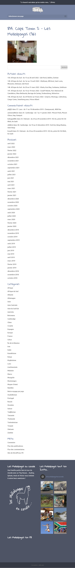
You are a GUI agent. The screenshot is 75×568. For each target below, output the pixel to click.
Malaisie (11, 370)
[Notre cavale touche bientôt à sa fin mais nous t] (47, 501)
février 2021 (12, 192)
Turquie (10, 426)
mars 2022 (11, 147)
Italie (9, 350)
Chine (10, 322)
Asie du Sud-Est (13, 308)
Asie (9, 302)
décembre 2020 (13, 199)
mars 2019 (11, 261)
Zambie (10, 433)
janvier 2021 (12, 195)
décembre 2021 (13, 157)
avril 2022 (11, 143)
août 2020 (11, 212)
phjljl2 (10, 109)
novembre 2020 (13, 202)
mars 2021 (11, 188)
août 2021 (11, 171)
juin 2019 (11, 250)
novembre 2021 (13, 161)
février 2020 (12, 223)
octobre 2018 (12, 278)
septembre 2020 (13, 209)
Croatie (10, 326)
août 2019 (11, 243)
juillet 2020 (12, 216)
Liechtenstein (12, 367)
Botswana (11, 315)
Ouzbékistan (12, 395)
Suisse (10, 408)
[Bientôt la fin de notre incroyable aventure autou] (60, 487)
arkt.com (41, 565)
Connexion (11, 442)
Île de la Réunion (14, 343)
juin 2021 (11, 178)
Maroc (10, 374)
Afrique (10, 288)
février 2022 (12, 150)
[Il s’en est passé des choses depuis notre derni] (60, 527)
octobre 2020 (12, 206)
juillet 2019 (12, 247)
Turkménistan (13, 422)
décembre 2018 (13, 271)
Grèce (10, 340)
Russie (10, 402)
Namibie (10, 388)
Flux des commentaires (16, 449)
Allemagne (11, 298)
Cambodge (11, 319)
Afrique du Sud (13, 291)
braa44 (10, 131)
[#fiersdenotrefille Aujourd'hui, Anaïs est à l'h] (47, 527)
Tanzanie (11, 415)
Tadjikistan (12, 412)
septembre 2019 (13, 240)
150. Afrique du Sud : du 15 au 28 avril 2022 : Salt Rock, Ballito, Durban (33, 78)
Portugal (11, 398)
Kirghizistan (12, 360)
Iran (9, 346)
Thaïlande (11, 419)
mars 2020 (11, 219)
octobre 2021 (12, 164)
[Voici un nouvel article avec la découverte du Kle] (47, 514)
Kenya (10, 357)
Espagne (11, 329)
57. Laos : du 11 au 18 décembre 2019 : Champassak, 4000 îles (38, 109)
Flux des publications (15, 446)
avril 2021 (11, 185)
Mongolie (11, 377)
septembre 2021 (13, 168)
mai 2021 (11, 181)
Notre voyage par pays (16, 391)
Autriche (11, 312)
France (10, 336)
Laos (9, 364)
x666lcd (10, 125)
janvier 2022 (12, 154)
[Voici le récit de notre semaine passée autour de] (60, 514)
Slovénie (11, 405)
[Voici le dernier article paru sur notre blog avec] (60, 501)
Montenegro (12, 381)
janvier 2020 (12, 226)
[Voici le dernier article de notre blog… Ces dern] (47, 487)
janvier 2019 (12, 268)
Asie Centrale (12, 305)
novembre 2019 (13, 233)
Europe (10, 333)
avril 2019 (11, 257)
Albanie (10, 295)
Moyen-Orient (13, 384)
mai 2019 (11, 254)
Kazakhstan (12, 353)
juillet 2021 (12, 174)
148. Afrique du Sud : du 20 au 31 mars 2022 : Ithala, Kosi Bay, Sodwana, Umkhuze (37, 87)
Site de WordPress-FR (15, 453)
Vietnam (11, 429)
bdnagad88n (12, 119)
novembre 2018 (13, 274)
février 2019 (12, 264)
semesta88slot (13, 113)
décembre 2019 (13, 230)
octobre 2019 (12, 237)
